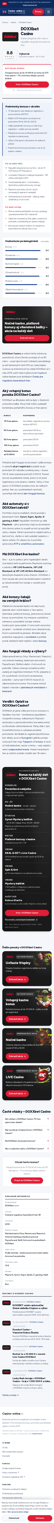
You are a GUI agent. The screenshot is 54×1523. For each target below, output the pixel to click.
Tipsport (27, 741)
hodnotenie (37, 1434)
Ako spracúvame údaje (18, 1512)
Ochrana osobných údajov (14, 1489)
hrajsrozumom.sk (30, 5)
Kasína (13, 22)
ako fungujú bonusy (34, 493)
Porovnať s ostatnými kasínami (21, 919)
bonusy (43, 640)
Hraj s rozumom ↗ (10, 1472)
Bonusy (38, 11)
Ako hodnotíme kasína (12, 1452)
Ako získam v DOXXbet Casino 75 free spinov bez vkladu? (23, 1120)
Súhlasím (40, 1518)
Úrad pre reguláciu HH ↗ (13, 1477)
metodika (45, 241)
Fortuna (38, 741)
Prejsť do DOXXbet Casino (27, 1180)
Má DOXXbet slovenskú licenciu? (20, 1141)
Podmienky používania (12, 1493)
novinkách (31, 637)
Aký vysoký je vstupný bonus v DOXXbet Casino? (23, 1131)
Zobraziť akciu (27, 338)
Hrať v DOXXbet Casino (27, 84)
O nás (5, 1447)
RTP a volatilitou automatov (29, 543)
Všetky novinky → (10, 1395)
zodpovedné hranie (18, 749)
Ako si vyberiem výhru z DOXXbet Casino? (24, 1148)
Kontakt (6, 1456)
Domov (5, 22)
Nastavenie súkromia (12, 1498)
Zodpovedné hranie (11, 1468)
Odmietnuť (14, 1518)
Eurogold (26, 737)
